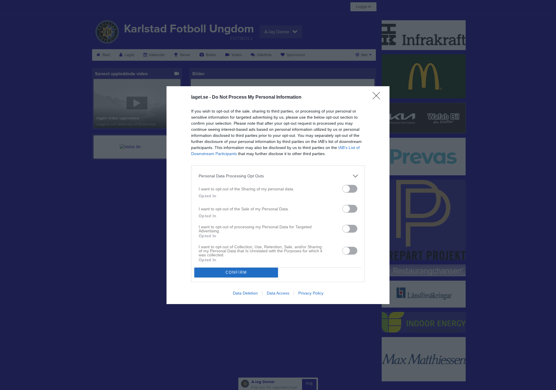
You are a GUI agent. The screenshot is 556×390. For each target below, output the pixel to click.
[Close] (378, 97)
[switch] (349, 189)
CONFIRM (236, 272)
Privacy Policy (310, 293)
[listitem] (278, 176)
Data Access (278, 293)
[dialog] (278, 195)
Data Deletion (245, 293)
